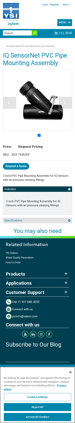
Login (45, 4)
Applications (19, 283)
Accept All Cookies (37, 416)
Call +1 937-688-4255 (25, 302)
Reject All (37, 407)
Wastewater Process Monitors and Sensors (31, 46)
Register (54, 4)
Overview (10, 189)
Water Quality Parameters (19, 257)
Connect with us (22, 309)
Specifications (13, 220)
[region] (37, 395)
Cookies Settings (37, 397)
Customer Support (25, 292)
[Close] (70, 372)
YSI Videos (12, 252)
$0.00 (66, 33)
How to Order (13, 262)
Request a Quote (16, 166)
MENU (62, 22)
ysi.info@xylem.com (25, 316)
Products (15, 274)
